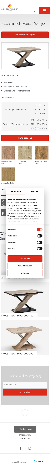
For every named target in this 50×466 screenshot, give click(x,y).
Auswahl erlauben (25, 266)
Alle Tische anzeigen (25, 34)
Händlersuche (25, 138)
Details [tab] (34, 191)
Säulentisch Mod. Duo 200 (25, 337)
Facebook (20, 448)
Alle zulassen (25, 259)
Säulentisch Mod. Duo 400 (25, 299)
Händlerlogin (25, 429)
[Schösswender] (9, 6)
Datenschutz (25, 438)
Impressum (25, 435)
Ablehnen (25, 273)
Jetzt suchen (25, 392)
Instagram (29, 448)
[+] (8, 153)
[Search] (33, 10)
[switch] (39, 235)
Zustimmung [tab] (15, 191)
